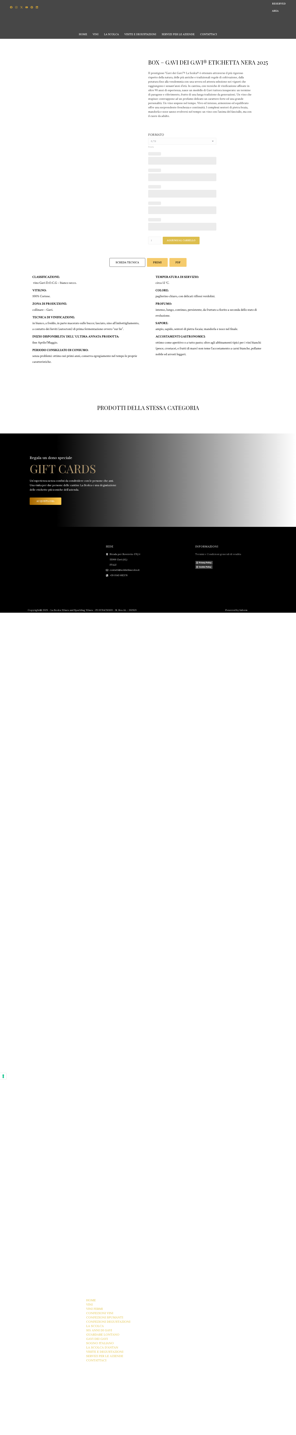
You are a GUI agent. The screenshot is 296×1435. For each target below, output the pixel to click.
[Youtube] (26, 7)
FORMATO (156, 135)
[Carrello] (290, 33)
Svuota (151, 147)
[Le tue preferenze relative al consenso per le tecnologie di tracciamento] (3, 1076)
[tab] (127, 262)
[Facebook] (11, 7)
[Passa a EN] (263, 7)
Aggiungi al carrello (181, 240)
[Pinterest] (31, 7)
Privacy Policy (205, 562)
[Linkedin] (36, 7)
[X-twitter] (21, 7)
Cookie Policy (205, 567)
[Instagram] (16, 7)
